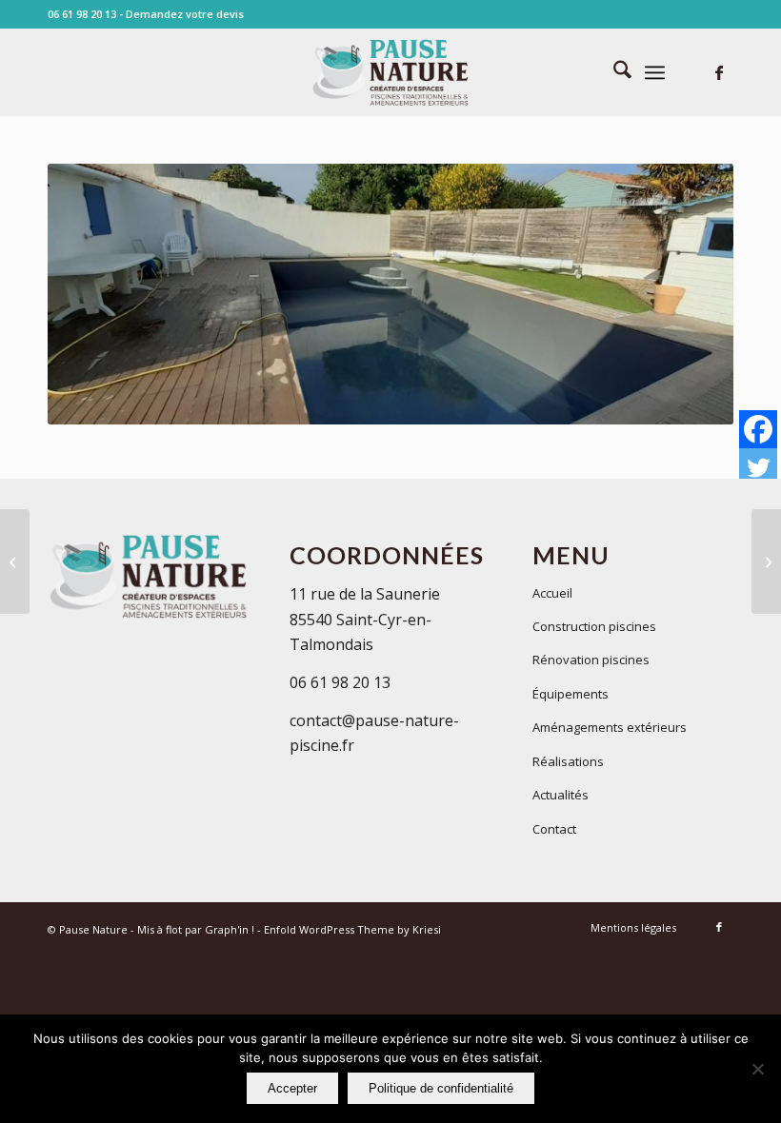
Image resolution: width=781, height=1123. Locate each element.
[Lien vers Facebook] (719, 72)
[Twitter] (758, 467)
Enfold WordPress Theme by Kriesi (352, 929)
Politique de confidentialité (441, 1088)
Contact (554, 828)
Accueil (552, 592)
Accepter (292, 1088)
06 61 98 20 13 (82, 14)
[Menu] (655, 72)
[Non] (757, 1068)
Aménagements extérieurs (609, 727)
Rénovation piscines (591, 659)
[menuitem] (612, 72)
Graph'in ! (229, 929)
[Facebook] (758, 429)
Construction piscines (594, 626)
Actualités (560, 794)
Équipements (570, 693)
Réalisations (568, 761)
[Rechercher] (612, 72)
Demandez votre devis (185, 14)
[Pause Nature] (390, 72)
